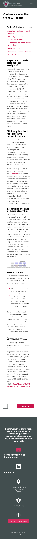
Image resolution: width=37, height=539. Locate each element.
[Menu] (31, 4)
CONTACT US (25, 406)
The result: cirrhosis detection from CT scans (19, 53)
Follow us (9, 472)
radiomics (14, 174)
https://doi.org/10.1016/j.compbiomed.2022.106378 (18, 385)
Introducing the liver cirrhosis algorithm (19, 44)
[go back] (5, 406)
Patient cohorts (14, 48)
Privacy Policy (18, 506)
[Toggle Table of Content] (29, 28)
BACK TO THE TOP (18, 521)
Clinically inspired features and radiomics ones (18, 38)
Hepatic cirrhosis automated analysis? (19, 32)
